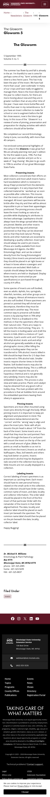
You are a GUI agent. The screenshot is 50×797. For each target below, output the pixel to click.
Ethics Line (6, 775)
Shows (30, 687)
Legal (4, 771)
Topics (8, 682)
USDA (29, 771)
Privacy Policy (23, 786)
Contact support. (35, 764)
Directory (31, 691)
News (30, 682)
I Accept (25, 792)
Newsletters (16, 15)
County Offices (12, 691)
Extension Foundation (36, 775)
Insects (7, 596)
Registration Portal (36, 695)
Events (30, 678)
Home (7, 12)
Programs (9, 687)
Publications (11, 695)
